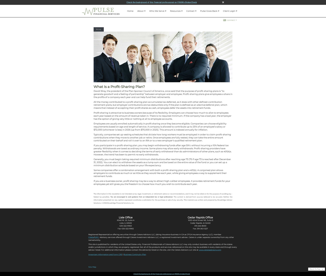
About (140, 11)
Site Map (92, 267)
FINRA (91, 237)
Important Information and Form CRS (105, 254)
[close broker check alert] (223, 2)
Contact (190, 11)
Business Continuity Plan (135, 254)
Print (98, 29)
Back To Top (315, 269)
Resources (175, 11)
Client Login (229, 11)
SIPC (97, 237)
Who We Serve (156, 11)
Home (130, 11)
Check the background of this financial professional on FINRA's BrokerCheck (161, 2)
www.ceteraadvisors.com (210, 250)
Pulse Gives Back (208, 11)
